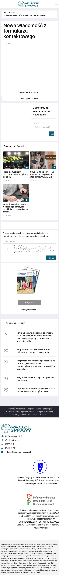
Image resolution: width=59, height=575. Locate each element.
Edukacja (47, 408)
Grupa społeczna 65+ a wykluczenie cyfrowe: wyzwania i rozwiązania (34, 351)
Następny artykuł (29, 98)
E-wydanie (29, 302)
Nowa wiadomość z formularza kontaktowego (25, 15)
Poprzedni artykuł (29, 93)
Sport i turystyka (28, 411)
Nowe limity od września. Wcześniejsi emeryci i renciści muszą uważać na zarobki (16, 208)
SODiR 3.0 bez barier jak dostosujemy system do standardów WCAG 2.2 (42, 174)
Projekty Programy (45, 411)
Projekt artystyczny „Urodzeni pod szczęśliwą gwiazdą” (15, 174)
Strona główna (9, 13)
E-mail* (36, 123)
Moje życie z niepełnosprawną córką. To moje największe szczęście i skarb (36, 390)
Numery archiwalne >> (30, 310)
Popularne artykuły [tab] (15, 323)
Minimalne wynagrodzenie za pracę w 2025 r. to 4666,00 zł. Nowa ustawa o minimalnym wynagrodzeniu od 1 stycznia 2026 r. (35, 336)
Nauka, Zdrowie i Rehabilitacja (25, 414)
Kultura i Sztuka (12, 411)
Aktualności (21, 408)
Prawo (11, 408)
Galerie (43, 414)
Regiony (30, 408)
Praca (38, 408)
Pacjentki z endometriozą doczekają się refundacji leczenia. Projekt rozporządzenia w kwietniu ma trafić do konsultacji (36, 364)
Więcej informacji (41, 527)
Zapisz (52, 134)
